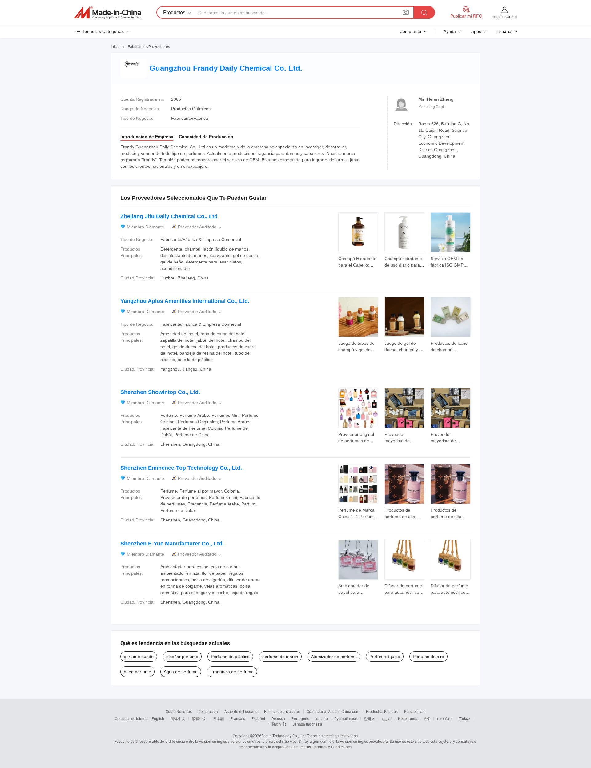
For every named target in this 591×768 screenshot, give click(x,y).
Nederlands (407, 718)
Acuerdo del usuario (241, 711)
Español (258, 718)
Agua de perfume (181, 671)
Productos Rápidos (382, 711)
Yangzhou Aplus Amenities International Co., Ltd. (184, 301)
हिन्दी (427, 718)
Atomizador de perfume (334, 656)
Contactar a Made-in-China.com (333, 711)
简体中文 (178, 718)
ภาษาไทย (444, 718)
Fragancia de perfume (232, 671)
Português (300, 718)
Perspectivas (414, 711)
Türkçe (464, 718)
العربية (386, 718)
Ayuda (450, 31)
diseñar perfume (182, 656)
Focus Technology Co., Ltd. (283, 735)
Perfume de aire (428, 656)
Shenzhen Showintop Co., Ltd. (160, 392)
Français (238, 718)
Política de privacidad (282, 711)
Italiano (321, 718)
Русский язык (345, 718)
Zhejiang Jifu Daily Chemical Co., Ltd (169, 216)
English (158, 718)
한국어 (369, 718)
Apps (476, 31)
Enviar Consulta (358, 261)
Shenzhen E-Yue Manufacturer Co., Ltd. (172, 544)
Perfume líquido (384, 656)
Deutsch (278, 718)
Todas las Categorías (103, 31)
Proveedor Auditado (200, 227)
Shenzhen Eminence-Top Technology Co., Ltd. (181, 468)
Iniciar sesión (504, 16)
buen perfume (137, 671)
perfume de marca (280, 656)
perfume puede (139, 656)
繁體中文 (199, 718)
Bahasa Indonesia (307, 724)
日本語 (218, 718)
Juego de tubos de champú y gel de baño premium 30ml (357, 350)
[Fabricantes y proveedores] (107, 12)
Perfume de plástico (230, 656)
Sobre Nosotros (179, 711)
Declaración (208, 711)
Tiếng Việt (277, 724)
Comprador (411, 31)
